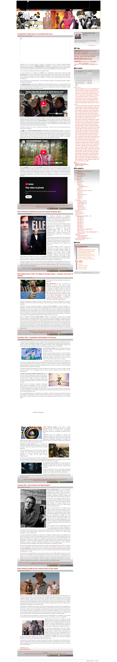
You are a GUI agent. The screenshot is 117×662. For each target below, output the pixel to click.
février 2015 (90, 130)
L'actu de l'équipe (78, 213)
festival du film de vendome (54, 479)
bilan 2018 (79, 226)
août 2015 (85, 128)
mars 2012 (96, 142)
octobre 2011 (77, 145)
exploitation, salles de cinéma (83, 171)
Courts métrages (44, 479)
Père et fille (23, 396)
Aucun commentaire (54, 208)
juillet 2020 (90, 107)
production (70, 651)
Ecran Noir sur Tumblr (82, 267)
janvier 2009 (90, 156)
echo (67, 204)
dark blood (38, 651)
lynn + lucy (45, 205)
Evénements (36, 653)
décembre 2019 (78, 110)
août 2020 (85, 107)
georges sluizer (53, 651)
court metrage (91, 55)
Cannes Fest (80, 262)
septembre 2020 (79, 107)
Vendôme (55, 480)
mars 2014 (80, 134)
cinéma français (84, 55)
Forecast (51, 429)
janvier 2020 (95, 108)
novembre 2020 (90, 105)
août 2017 (97, 119)
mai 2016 (81, 125)
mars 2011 (91, 147)
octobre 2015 (96, 127)
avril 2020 (80, 108)
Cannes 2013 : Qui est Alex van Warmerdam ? (34, 485)
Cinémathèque (80, 173)
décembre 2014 (78, 131)
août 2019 (80, 111)
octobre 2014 (91, 131)
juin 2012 (82, 142)
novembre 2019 (85, 110)
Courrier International (81, 235)
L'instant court (80, 207)
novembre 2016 (96, 122)
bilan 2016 (79, 223)
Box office (77, 53)
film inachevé (46, 651)
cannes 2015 (90, 53)
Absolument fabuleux (58, 297)
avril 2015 (80, 130)
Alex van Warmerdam (32, 562)
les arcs (40, 205)
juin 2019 (89, 111)
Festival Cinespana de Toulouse (84, 252)
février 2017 (77, 122)
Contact (96, 660)
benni (32, 204)
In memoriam (38, 331)
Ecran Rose (79, 206)
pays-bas (65, 651)
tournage (92, 64)
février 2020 (90, 108)
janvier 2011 (77, 148)
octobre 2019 (91, 110)
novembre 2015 (90, 127)
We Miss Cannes (82, 186)
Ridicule (55, 286)
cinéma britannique (45, 204)
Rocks (60, 205)
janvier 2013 (85, 139)
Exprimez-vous (63, 208)
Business (31, 653)
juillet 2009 (85, 154)
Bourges (79, 184)
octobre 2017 (84, 119)
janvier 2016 (77, 127)
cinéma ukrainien (61, 204)
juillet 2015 (90, 128)
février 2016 (96, 125)
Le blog (76, 214)
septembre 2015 (79, 128)
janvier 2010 (95, 151)
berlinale (38, 268)
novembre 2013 (81, 136)
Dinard (78, 189)
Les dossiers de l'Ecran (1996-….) (82, 215)
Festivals (43, 206)
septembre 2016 (84, 124)
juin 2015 (94, 128)
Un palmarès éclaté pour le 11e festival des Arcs (35, 34)
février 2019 (85, 113)
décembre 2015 (84, 127)
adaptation (78, 51)
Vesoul (78, 198)
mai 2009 (94, 154)
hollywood (84, 61)
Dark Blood (35, 321)
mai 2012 (86, 142)
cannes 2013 (48, 562)
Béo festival (79, 181)
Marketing (79, 176)
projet (85, 64)
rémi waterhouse (52, 331)
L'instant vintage (80, 209)
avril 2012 (91, 142)
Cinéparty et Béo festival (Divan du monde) (86, 249)
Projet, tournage (78, 239)
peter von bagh (45, 331)
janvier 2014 (90, 134)
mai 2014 (94, 133)
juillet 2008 (80, 159)
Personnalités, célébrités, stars (51, 269)
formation (77, 210)
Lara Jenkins (36, 205)
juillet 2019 (85, 111)
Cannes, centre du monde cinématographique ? (87, 231)
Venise (78, 197)
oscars (88, 61)
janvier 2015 (95, 130)
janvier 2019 (90, 113)
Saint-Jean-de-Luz (81, 194)
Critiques (79, 205)
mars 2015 (85, 130)
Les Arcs (50, 206)
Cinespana (79, 187)
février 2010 (90, 151)
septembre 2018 (94, 114)
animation (86, 51)
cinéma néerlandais (54, 204)
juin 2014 (89, 133)
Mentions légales (90, 660)
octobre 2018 (87, 114)
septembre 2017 (91, 119)
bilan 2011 (79, 216)
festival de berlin (55, 268)
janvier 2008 (85, 160)
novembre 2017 (78, 119)
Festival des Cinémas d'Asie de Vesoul (85, 254)
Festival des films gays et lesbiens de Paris (86, 255)
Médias (76, 234)
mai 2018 (89, 116)
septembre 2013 (94, 136)
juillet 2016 (95, 124)
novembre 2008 (81, 157)
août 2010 (85, 150)
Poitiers (79, 193)
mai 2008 (89, 159)
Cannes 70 (79, 230)
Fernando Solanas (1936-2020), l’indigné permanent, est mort (87, 102)
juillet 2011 (95, 145)
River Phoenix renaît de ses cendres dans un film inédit (37, 568)
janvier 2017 (83, 122)
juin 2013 (85, 137)
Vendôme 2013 (64, 479)
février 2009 (85, 156)
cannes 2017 (77, 55)
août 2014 (80, 133)
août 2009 (80, 154)
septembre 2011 (84, 145)
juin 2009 (89, 154)
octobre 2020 (96, 105)
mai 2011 (81, 147)
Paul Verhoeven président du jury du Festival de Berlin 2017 (39, 212)
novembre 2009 (85, 153)
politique (76, 64)
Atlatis (29, 204)
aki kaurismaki (31, 330)
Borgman (28, 548)
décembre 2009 (78, 153)
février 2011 (96, 147)
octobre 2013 (87, 136)
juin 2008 (85, 159)
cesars (35, 330)
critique (82, 56)
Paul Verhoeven (57, 217)
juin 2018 (85, 116)
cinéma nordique (49, 330)
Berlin (39, 269)
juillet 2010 (90, 150)
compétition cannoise (56, 547)
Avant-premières (80, 202)
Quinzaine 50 (80, 233)
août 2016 (90, 124)
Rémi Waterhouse (51, 283)
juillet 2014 (85, 133)
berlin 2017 (33, 268)
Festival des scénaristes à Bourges (85, 257)
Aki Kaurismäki (64, 309)
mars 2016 (91, 125)
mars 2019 (80, 113)
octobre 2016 (77, 124)
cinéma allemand (37, 204)
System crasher (65, 205)
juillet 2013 (80, 137)
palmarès (57, 205)
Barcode (45, 429)
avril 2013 (94, 137)
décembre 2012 (92, 139)
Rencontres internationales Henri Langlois (86, 258)
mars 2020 (85, 108)
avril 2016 (86, 125)
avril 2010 (80, 151)
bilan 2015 (79, 222)
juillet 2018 (80, 116)
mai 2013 (89, 137)
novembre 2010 (90, 148)
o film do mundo (51, 205)
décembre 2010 (84, 148)
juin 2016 (77, 125)
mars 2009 (80, 156)
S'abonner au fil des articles (80, 163)
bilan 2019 (79, 227)
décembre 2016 (89, 122)
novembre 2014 (85, 131)
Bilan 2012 (79, 218)
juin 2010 (94, 150)
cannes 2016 (96, 53)
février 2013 (80, 139)
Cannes (37, 563)
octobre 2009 (91, 153)
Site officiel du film (24, 648)
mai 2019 (94, 111)
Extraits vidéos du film (25, 649)
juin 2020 (94, 107)
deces (55, 330)
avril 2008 (94, 159)
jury (60, 268)
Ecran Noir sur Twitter (82, 268)
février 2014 (85, 134)
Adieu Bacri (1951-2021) (79, 88)
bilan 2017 (79, 225)
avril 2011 (86, 147)
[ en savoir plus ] (91, 45)
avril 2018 (94, 116)
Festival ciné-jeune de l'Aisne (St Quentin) (86, 251)
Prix (53, 206)
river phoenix (58, 331)
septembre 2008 (94, 157)
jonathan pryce (60, 651)
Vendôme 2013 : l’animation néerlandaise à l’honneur (36, 337)
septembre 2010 (79, 150)
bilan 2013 (79, 219)
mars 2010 (85, 151)
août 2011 (90, 145)
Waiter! (57, 542)
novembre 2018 (81, 114)
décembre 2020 (84, 105)
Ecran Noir (80, 264)
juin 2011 (77, 147)
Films (46, 206)
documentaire (91, 56)
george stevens (32, 331)
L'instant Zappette (81, 236)
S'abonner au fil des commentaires (82, 164)
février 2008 (80, 160)
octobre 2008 (87, 157)
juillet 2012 (77, 142)
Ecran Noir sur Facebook (83, 265)
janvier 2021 (77, 105)
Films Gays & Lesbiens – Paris (83, 190)
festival (50, 268)
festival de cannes (68, 330)
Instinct (31, 205)
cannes (43, 562)
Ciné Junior (80, 248)
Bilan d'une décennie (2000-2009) (84, 229)
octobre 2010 (96, 148)
